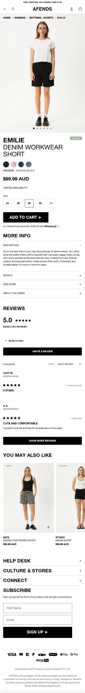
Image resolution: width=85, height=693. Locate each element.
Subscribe (17, 590)
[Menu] (4, 8)
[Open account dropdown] (71, 9)
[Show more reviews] (42, 441)
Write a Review (42, 351)
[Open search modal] (13, 9)
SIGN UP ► (37, 632)
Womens (20, 17)
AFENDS (55, 669)
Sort (52, 364)
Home (6, 17)
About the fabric (14, 293)
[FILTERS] (14, 341)
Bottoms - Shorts (41, 17)
